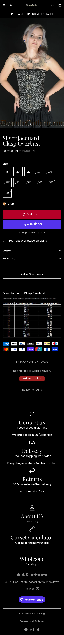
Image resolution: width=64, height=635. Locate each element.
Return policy (9, 258)
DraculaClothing (36, 613)
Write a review (32, 378)
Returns (32, 478)
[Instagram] (32, 630)
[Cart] (60, 5)
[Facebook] (26, 630)
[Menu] (4, 5)
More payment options (32, 232)
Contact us (32, 422)
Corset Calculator (32, 537)
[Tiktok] (38, 630)
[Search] (11, 5)
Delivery (32, 450)
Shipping (7, 250)
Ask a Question (32, 274)
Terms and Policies (32, 621)
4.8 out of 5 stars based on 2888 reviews (32, 582)
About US (32, 516)
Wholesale (32, 558)
